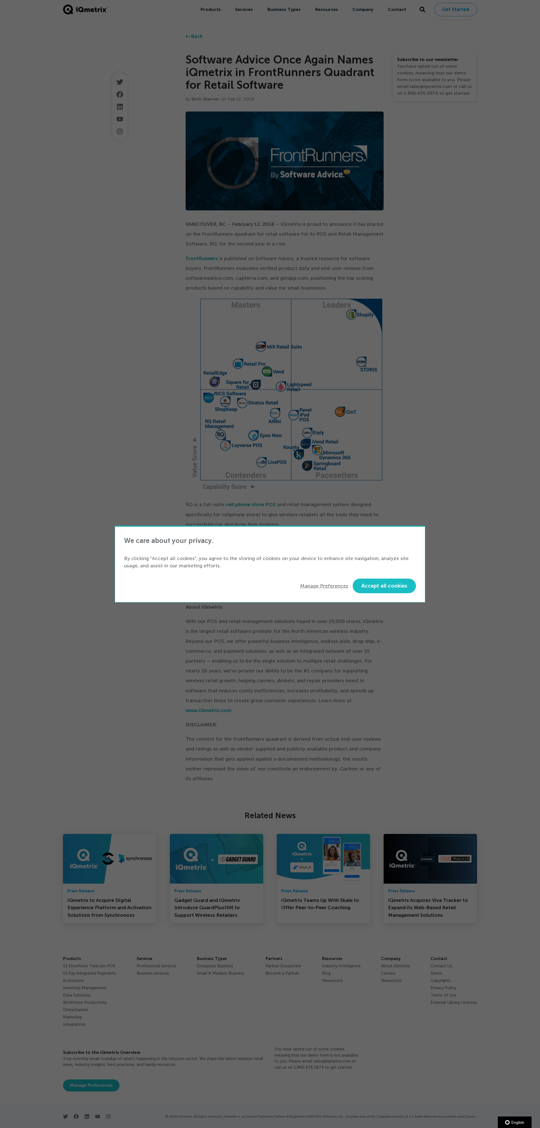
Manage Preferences (324, 586)
